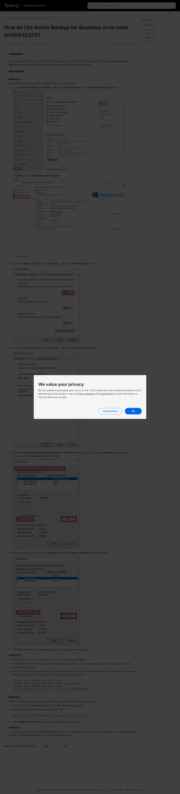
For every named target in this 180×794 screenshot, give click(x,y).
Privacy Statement (86, 393)
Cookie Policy (106, 393)
